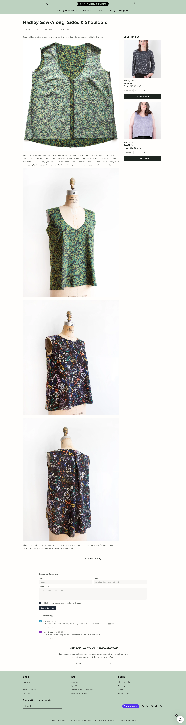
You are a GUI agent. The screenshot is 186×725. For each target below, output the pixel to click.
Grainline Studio (62, 720)
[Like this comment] (45, 627)
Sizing (120, 689)
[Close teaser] (176, 715)
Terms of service (100, 720)
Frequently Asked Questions (82, 689)
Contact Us (75, 682)
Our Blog (121, 686)
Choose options (143, 96)
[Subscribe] (110, 663)
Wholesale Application (79, 693)
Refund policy (75, 720)
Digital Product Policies (80, 686)
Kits (24, 686)
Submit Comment (47, 608)
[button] (47, 3)
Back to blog (94, 558)
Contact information (128, 720)
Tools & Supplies (29, 689)
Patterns (26, 682)
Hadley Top (129, 81)
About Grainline (124, 682)
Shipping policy (113, 720)
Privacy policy (87, 720)
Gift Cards (27, 693)
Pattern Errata (123, 693)
